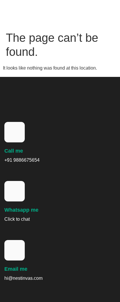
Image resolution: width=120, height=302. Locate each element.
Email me (15, 269)
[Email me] (14, 250)
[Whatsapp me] (14, 191)
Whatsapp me (21, 210)
